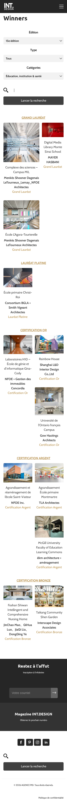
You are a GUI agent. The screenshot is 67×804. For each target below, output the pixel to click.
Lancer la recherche (33, 100)
